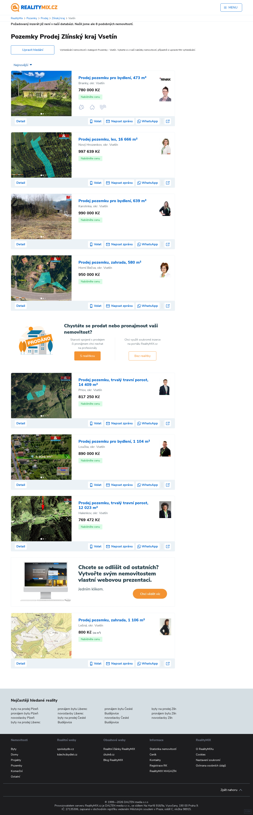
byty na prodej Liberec (25, 722)
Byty (13, 749)
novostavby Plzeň (23, 718)
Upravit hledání (32, 50)
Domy (14, 754)
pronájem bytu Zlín (164, 713)
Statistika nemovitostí (163, 749)
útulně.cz (108, 754)
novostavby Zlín (162, 718)
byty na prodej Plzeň (24, 709)
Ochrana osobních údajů (211, 765)
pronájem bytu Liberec (72, 709)
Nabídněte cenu (90, 97)
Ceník (153, 754)
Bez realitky (142, 356)
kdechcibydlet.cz (67, 754)
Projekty (16, 760)
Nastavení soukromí (208, 760)
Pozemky (16, 765)
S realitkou (87, 356)
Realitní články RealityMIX (119, 749)
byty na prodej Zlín (164, 709)
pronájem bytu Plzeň (24, 713)
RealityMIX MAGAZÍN (163, 771)
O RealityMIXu (205, 749)
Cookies (201, 754)
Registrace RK (158, 765)
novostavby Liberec (70, 713)
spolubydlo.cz (65, 749)
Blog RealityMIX (113, 760)
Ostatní (15, 777)
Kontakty (155, 760)
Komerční (17, 771)
